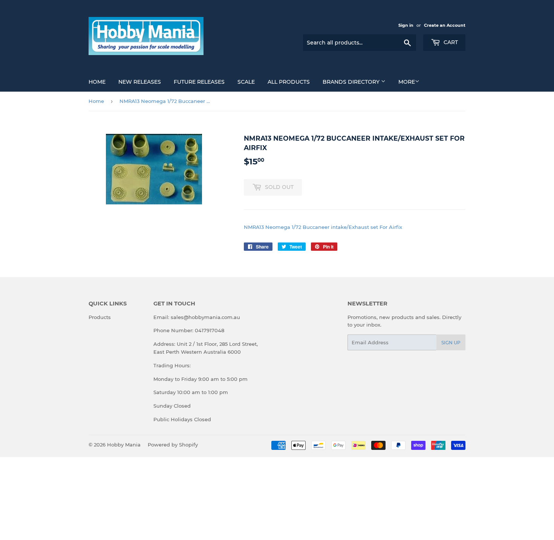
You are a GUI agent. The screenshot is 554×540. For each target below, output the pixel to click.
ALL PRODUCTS (289, 81)
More (406, 81)
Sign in (405, 25)
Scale (246, 81)
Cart (450, 42)
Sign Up (451, 342)
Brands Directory (352, 81)
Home (97, 81)
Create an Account (444, 25)
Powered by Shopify (173, 445)
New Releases (139, 81)
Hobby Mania (124, 445)
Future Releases (199, 81)
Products (100, 317)
